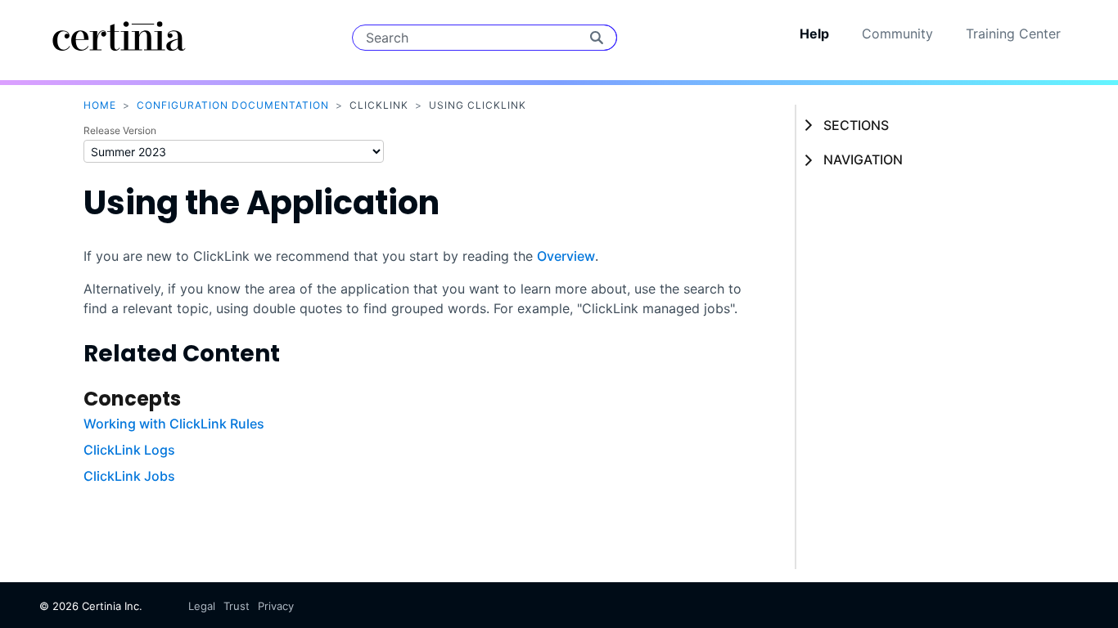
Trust (236, 605)
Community (897, 33)
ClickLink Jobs (129, 476)
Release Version (119, 130)
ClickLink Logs (129, 450)
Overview (566, 256)
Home (99, 105)
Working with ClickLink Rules (173, 423)
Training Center (1013, 33)
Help (814, 33)
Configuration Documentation (233, 105)
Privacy (276, 605)
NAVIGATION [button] (863, 159)
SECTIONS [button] (856, 125)
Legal (201, 605)
